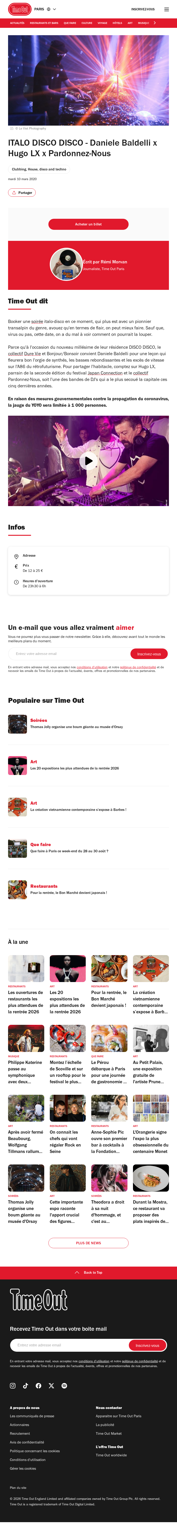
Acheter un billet (88, 225)
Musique (143, 23)
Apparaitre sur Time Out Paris (118, 1416)
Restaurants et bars (44, 23)
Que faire (70, 23)
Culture (87, 23)
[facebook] (38, 1386)
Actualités (17, 23)
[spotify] (64, 1386)
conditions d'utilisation (92, 667)
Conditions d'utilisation (28, 1460)
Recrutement (20, 1434)
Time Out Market (109, 1434)
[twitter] (51, 1386)
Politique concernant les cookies (35, 1451)
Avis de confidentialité (27, 1443)
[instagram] (12, 1386)
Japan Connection (105, 374)
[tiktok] (25, 1386)
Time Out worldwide (111, 1456)
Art (130, 23)
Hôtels (117, 23)
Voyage (102, 23)
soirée (37, 322)
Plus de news (88, 1243)
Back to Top (93, 1273)
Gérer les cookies (23, 1469)
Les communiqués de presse (32, 1416)
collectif (15, 354)
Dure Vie (32, 354)
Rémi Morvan (114, 262)
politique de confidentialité (138, 667)
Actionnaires (19, 1425)
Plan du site (18, 1488)
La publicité (105, 1425)
